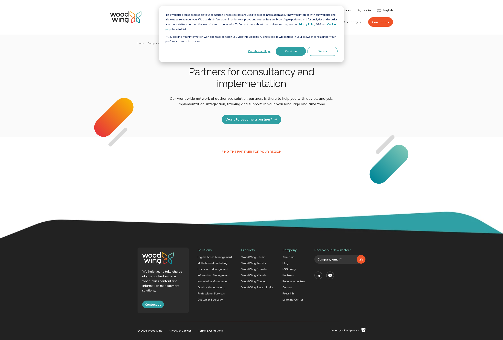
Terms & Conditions (210, 330)
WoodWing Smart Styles (257, 287)
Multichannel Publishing (213, 263)
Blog (285, 263)
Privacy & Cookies (180, 330)
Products (248, 250)
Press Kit (288, 293)
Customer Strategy (210, 299)
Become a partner (294, 281)
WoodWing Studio (253, 257)
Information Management (214, 275)
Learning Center (293, 299)
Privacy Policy (306, 24)
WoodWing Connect (254, 281)
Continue (291, 51)
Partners (288, 275)
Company (153, 43)
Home (141, 43)
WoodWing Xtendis (254, 275)
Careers (287, 287)
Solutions (205, 250)
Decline (322, 51)
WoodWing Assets (253, 263)
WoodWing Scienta (254, 269)
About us (288, 257)
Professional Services (211, 293)
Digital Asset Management (215, 257)
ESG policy (289, 269)
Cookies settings (259, 51)
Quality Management (211, 287)
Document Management (213, 269)
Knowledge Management (214, 281)
